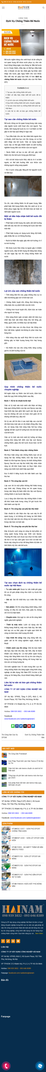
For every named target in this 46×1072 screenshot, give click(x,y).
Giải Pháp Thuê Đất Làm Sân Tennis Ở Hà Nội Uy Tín (25, 762)
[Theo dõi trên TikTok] (8, 941)
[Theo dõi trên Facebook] (3, 941)
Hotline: (19, 711)
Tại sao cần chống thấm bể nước (18, 92)
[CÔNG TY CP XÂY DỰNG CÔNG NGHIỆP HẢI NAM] (24, 8)
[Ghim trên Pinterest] (29, 726)
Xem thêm (39, 933)
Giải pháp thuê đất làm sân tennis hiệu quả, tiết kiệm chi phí (25, 784)
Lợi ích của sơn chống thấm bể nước (20, 100)
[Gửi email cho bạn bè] (25, 726)
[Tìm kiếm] (43, 8)
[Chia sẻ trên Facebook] (17, 726)
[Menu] (3, 8)
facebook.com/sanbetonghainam (21, 973)
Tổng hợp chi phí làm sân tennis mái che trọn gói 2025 (25, 776)
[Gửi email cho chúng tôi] (13, 941)
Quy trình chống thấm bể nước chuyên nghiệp (23, 103)
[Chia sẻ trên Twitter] (21, 726)
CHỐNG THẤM (23, 18)
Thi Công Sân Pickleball (17, 754)
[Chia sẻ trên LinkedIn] (33, 726)
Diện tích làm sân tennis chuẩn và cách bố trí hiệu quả (25, 769)
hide (27, 88)
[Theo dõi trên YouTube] (18, 941)
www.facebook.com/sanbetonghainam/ (19, 719)
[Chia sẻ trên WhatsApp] (13, 726)
